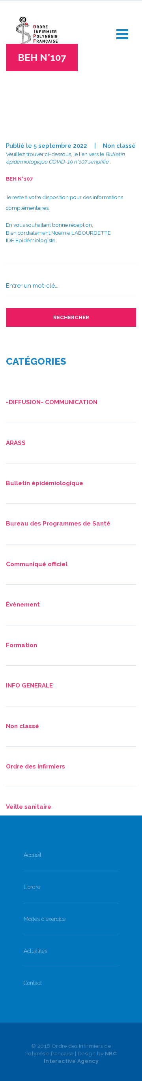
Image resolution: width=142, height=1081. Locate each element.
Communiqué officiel (36, 564)
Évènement (23, 604)
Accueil (32, 855)
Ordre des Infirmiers (35, 766)
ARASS (16, 442)
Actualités (35, 951)
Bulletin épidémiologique (44, 483)
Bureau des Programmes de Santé (58, 523)
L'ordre (32, 887)
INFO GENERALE (29, 685)
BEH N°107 (19, 178)
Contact (33, 983)
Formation (21, 645)
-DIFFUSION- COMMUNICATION (51, 402)
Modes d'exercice (44, 919)
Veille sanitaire (28, 806)
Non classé (119, 145)
